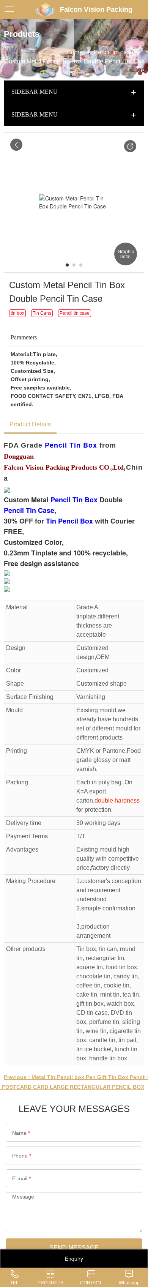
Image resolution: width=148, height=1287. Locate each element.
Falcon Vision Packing (96, 9)
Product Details (30, 424)
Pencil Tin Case (29, 510)
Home (74, 52)
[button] (130, 146)
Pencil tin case (113, 52)
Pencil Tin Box (71, 445)
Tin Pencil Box (69, 521)
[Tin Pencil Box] (7, 572)
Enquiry (74, 1258)
